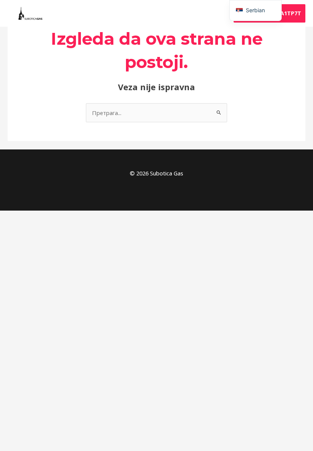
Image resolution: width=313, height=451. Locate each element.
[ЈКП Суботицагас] (30, 13)
